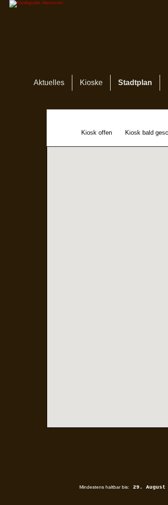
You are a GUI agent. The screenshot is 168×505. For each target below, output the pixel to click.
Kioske (91, 83)
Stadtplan (135, 83)
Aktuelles (49, 83)
